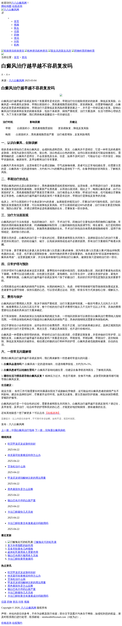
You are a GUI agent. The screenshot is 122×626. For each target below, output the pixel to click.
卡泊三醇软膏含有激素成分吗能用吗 (28, 523)
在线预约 (17, 623)
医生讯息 (66, 50)
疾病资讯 (19, 50)
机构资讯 (42, 50)
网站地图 (6, 6)
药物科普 (90, 50)
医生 (16, 28)
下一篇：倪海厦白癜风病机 (50, 430)
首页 (16, 21)
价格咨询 (6, 623)
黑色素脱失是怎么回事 (20, 489)
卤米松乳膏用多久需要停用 (23, 552)
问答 (16, 41)
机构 (16, 44)
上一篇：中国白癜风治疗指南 (17, 430)
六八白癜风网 (19, 2)
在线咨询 (17, 6)
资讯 (16, 38)
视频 (16, 24)
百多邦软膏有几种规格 (20, 548)
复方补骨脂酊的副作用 (20, 545)
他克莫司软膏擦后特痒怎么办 (24, 455)
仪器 (16, 31)
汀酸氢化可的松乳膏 (45, 542)
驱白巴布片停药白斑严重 (22, 500)
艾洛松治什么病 (16, 466)
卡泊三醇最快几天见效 (20, 511)
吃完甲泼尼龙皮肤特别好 (22, 443)
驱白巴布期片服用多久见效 (23, 555)
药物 (16, 34)
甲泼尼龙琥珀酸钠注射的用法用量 (27, 477)
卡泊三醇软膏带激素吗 (20, 558)
